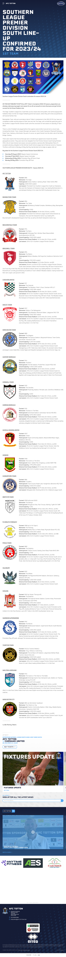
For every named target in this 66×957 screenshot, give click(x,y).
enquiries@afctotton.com (18, 919)
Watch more (7, 852)
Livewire (62, 950)
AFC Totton (10, 3)
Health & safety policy (26, 950)
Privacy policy (20, 950)
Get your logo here (32, 902)
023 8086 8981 (15, 917)
